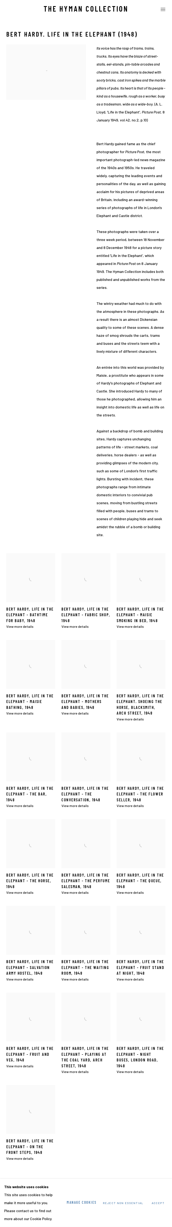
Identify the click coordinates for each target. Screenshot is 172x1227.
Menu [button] (162, 10)
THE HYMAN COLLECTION (86, 10)
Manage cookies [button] (81, 1202)
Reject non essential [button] (123, 1203)
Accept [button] (158, 1203)
